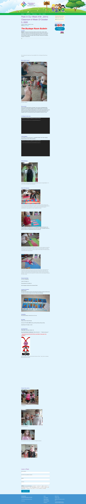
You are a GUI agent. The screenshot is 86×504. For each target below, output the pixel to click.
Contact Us (45, 502)
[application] (35, 126)
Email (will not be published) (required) (26, 474)
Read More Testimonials (59, 17)
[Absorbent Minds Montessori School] (28, 4)
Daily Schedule (46, 499)
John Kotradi (27, 25)
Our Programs (46, 497)
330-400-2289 (23, 496)
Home (45, 496)
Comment (22, 481)
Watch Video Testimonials (60, 19)
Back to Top (57, 496)
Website (22, 478)
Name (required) (23, 471)
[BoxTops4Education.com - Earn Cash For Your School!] (62, 32)
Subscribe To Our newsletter (60, 29)
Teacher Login (57, 497)
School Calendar (46, 500)
